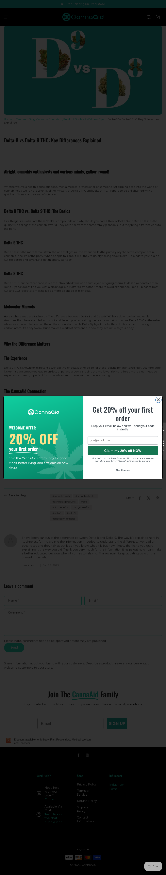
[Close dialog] (158, 400)
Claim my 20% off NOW (122, 450)
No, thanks (123, 470)
